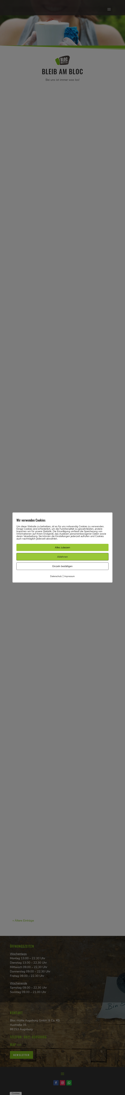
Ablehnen (62, 556)
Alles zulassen (62, 547)
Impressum (69, 576)
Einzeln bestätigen (62, 566)
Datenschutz (56, 576)
